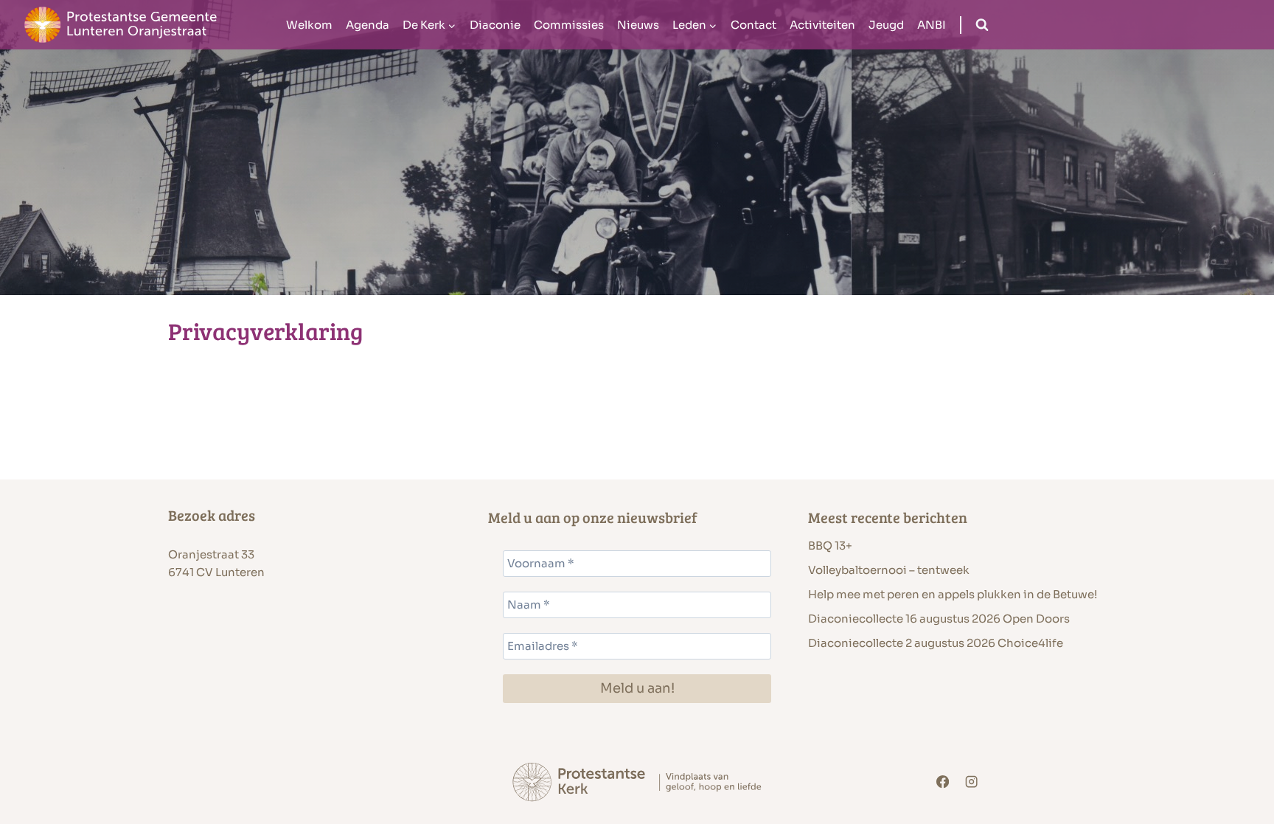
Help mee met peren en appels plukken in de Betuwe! (952, 594)
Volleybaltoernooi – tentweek (889, 570)
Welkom (309, 25)
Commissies (569, 25)
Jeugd (886, 25)
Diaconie (495, 25)
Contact (753, 25)
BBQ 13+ (830, 546)
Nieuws (638, 25)
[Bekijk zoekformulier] (982, 25)
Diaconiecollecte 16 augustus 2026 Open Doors (939, 619)
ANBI (931, 25)
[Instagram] (972, 782)
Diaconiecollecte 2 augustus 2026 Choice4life (935, 643)
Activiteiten (822, 25)
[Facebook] (943, 782)
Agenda (367, 25)
